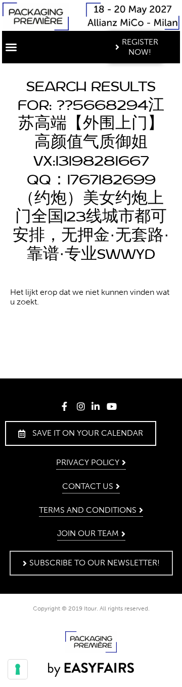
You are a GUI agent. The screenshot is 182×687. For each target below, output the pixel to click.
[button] (11, 47)
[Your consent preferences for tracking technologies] (17, 669)
